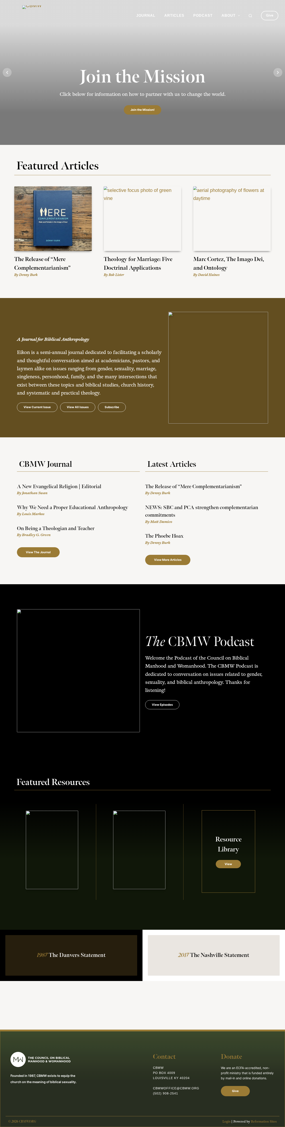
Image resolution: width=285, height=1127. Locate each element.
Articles (174, 15)
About (229, 15)
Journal (145, 15)
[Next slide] (277, 72)
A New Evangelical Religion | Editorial (59, 486)
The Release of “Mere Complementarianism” (193, 486)
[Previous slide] (7, 72)
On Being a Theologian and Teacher (55, 528)
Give (269, 15)
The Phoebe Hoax (164, 536)
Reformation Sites (264, 1121)
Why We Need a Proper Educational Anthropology (72, 507)
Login (226, 1121)
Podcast (203, 15)
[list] (142, 72)
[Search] (250, 15)
